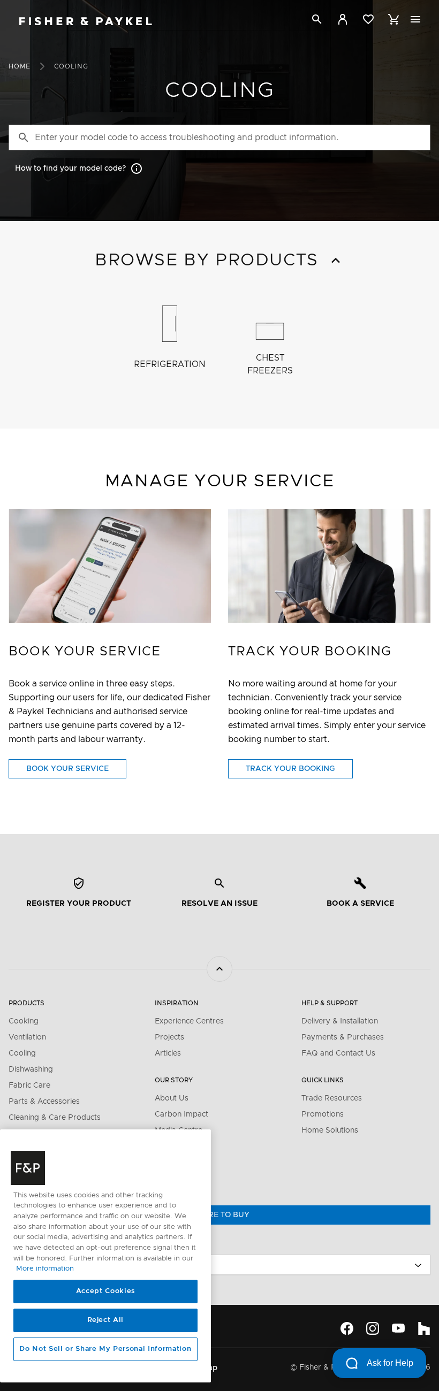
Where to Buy (219, 1215)
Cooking (24, 1021)
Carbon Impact (181, 1114)
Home (20, 66)
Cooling (22, 1053)
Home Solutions (329, 1130)
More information (45, 1268)
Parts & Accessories (44, 1101)
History (168, 1146)
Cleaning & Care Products (55, 1117)
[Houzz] (424, 1328)
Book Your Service (76, 771)
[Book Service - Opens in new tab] (110, 566)
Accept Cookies (105, 1291)
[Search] (317, 21)
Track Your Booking (299, 771)
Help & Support (329, 1003)
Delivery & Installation (339, 1021)
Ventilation (27, 1037)
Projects (169, 1037)
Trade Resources (331, 1098)
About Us (171, 1098)
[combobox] (219, 1265)
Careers (169, 1162)
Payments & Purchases (342, 1037)
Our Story (174, 1080)
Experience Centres (189, 1021)
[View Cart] (394, 19)
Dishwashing (31, 1069)
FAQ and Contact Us (338, 1053)
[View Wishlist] (368, 19)
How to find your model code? (70, 168)
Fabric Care (29, 1085)
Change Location (41, 1246)
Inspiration (177, 1003)
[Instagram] (372, 1328)
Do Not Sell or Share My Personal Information (105, 1349)
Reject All (105, 1320)
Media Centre (178, 1130)
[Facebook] (346, 1328)
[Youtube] (398, 1328)
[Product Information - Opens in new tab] (329, 566)
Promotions (322, 1114)
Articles (168, 1053)
